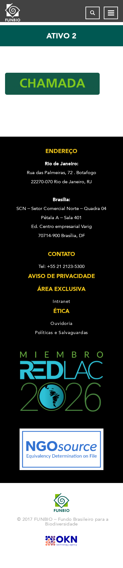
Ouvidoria (61, 323)
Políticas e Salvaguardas (61, 332)
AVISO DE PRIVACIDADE (61, 276)
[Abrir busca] (92, 13)
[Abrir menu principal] (111, 13)
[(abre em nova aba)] (61, 424)
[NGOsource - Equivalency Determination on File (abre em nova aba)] (61, 468)
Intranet (61, 301)
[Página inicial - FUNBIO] (17, 13)
